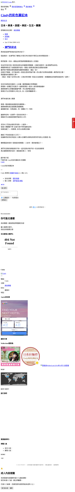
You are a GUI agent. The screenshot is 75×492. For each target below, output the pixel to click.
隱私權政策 (48, 465)
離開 (11, 488)
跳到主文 (4, 20)
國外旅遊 (16, 178)
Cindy (3, 162)
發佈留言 (4, 200)
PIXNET (23, 465)
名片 (6, 39)
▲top (2, 184)
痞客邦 (12, 173)
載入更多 (4, 188)
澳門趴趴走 (10, 47)
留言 (16, 173)
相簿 (6, 34)
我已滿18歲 (5, 488)
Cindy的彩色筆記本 (14, 15)
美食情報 (17, 30)
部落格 (7, 36)
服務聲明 (56, 465)
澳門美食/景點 (18, 181)
